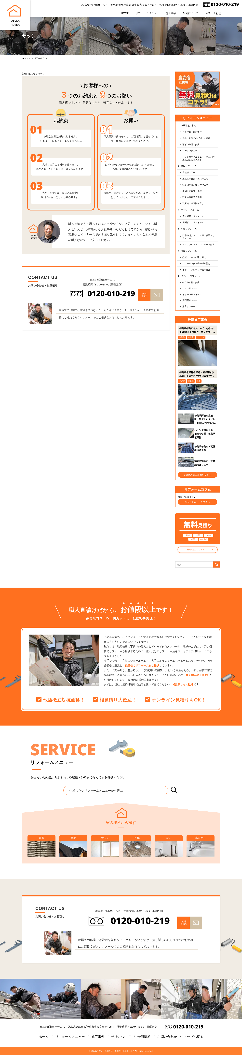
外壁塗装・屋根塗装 (192, 132)
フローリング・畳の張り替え (196, 263)
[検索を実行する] (216, 564)
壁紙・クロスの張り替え (194, 257)
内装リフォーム (189, 250)
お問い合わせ (167, 1036)
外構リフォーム (189, 228)
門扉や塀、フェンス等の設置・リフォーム (198, 237)
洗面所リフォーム (191, 300)
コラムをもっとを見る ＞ (198, 502)
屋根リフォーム (189, 166)
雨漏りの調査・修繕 (192, 191)
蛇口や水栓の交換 (191, 282)
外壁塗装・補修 (189, 125)
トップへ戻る (193, 1036)
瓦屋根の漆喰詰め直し (193, 203)
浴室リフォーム (189, 306)
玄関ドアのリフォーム (193, 222)
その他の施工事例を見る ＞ (197, 474)
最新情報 (144, 1036)
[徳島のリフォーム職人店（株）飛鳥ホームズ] (14, 15)
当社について (121, 1036)
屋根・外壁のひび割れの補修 (196, 138)
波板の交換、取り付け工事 (195, 184)
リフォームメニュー (70, 1036)
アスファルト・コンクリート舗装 (198, 244)
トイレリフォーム (191, 288)
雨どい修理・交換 (191, 144)
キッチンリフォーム (192, 294)
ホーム (44, 1036)
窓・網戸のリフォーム (193, 216)
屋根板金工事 (188, 172)
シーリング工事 (189, 150)
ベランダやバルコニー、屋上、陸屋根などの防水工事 (198, 158)
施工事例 (98, 1036)
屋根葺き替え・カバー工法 (195, 178)
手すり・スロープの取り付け (196, 269)
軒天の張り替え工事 (192, 197)
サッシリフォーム (190, 209)
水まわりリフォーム (191, 276)
